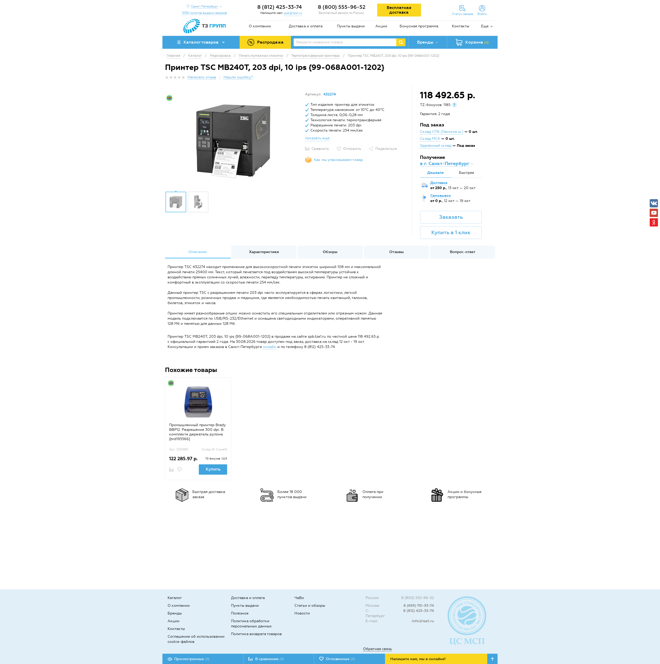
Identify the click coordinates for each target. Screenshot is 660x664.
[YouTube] (654, 213)
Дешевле (435, 173)
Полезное (240, 613)
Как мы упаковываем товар (338, 160)
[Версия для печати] (492, 79)
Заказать (451, 217)
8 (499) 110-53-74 (418, 605)
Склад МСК (430, 138)
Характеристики (264, 252)
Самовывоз (440, 195)
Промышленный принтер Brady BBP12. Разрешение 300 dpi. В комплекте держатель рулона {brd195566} (197, 432)
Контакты (460, 26)
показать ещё (317, 138)
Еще (485, 26)
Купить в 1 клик (451, 232)
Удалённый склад (435, 145)
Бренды (175, 613)
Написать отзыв (201, 77)
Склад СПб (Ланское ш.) (441, 131)
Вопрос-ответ (462, 252)
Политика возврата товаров (256, 634)
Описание (197, 252)
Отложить (352, 149)
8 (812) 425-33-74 (279, 7)
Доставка (438, 183)
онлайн (269, 347)
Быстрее (466, 173)
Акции (381, 26)
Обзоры (330, 252)
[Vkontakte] (654, 203)
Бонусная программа (419, 26)
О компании (260, 26)
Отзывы (396, 252)
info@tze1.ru (423, 621)
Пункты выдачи (351, 26)
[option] (233, 140)
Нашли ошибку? (238, 77)
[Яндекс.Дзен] (654, 222)
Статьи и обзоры (309, 605)
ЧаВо (299, 598)
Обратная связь (377, 649)
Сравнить (320, 149)
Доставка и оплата (306, 26)
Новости (302, 613)
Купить (213, 469)
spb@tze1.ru (293, 13)
